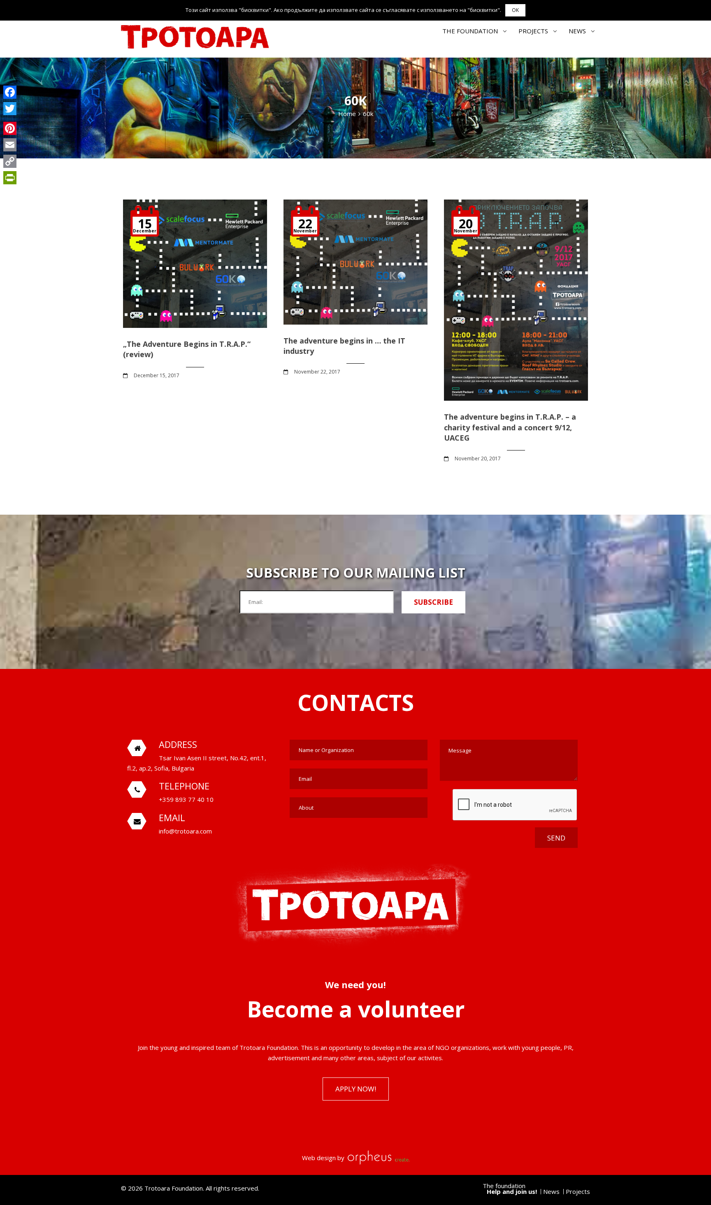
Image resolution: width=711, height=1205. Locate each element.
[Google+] (10, 118)
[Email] (10, 145)
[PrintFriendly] (10, 177)
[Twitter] (10, 108)
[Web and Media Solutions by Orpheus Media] (377, 1158)
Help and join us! (512, 1191)
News (577, 31)
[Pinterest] (10, 128)
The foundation (470, 31)
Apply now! (355, 1088)
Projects (533, 31)
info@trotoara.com (185, 831)
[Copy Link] (10, 161)
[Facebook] (10, 92)
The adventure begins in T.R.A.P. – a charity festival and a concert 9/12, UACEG (510, 427)
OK (515, 10)
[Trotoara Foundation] (195, 37)
